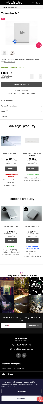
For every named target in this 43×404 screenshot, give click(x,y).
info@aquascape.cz (23, 349)
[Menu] (2, 2)
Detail (10, 169)
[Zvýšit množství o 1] (40, 76)
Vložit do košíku (21, 84)
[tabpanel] (11, 160)
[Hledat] (33, 2)
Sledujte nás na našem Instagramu (22, 275)
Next (41, 158)
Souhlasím (21, 398)
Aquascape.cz (18, 355)
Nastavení (21, 391)
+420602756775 (23, 344)
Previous (2, 158)
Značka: (21, 91)
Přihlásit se (34, 326)
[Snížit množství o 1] (32, 76)
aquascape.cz (24, 355)
